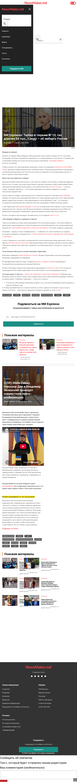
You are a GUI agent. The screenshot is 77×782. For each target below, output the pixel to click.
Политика (22, 340)
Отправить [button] (3, 781)
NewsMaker (8, 143)
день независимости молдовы (24, 539)
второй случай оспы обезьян (28, 255)
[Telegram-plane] (45, 676)
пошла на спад (53, 268)
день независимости (8, 539)
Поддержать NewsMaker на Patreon (15, 707)
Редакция (6, 692)
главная (17, 295)
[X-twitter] (35, 676)
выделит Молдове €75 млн (28, 207)
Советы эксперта (44, 703)
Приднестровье (44, 692)
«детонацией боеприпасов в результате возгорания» (30, 228)
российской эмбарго (46, 295)
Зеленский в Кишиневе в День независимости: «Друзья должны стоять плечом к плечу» (49, 564)
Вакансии (6, 700)
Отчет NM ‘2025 (44, 707)
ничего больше (56, 187)
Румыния (6, 546)
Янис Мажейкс (65, 195)
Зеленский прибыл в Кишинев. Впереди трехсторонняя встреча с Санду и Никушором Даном (50, 584)
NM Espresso (43, 689)
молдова (23, 542)
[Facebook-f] (31, 676)
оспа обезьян (35, 295)
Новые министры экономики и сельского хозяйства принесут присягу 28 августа (49, 602)
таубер (66, 295)
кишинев (6, 542)
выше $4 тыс (54, 215)
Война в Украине (7, 295)
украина (23, 546)
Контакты (5, 696)
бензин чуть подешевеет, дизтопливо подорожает (42, 274)
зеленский (38, 539)
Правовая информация (11, 703)
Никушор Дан (32, 542)
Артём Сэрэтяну (25, 357)
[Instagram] (38, 676)
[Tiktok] (42, 676)
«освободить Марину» (56, 161)
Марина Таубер (26, 295)
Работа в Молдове (45, 700)
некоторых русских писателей (18, 243)
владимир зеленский (8, 536)
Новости (7, 131)
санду (58, 295)
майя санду (15, 542)
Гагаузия (41, 696)
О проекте (6, 689)
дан (28, 536)
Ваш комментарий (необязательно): (22, 767)
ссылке (58, 290)
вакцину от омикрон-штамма (45, 262)
